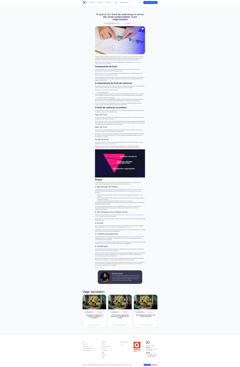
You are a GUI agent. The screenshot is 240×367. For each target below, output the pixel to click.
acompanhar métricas (104, 243)
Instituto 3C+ (85, 344)
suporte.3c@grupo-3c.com (152, 354)
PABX (103, 352)
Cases (121, 344)
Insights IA (104, 348)
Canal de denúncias (86, 350)
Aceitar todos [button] (147, 364)
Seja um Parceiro (124, 342)
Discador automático (106, 346)
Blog (83, 342)
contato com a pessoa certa (131, 214)
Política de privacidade (87, 348)
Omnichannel (105, 350)
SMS (103, 356)
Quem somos (85, 346)
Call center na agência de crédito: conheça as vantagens (94, 316)
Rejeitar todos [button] (154, 364)
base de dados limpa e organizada (134, 189)
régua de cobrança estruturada (136, 236)
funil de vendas (107, 73)
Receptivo (104, 354)
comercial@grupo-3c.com (151, 349)
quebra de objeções (111, 227)
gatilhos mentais (126, 227)
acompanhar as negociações (109, 143)
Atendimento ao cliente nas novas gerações (145, 315)
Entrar (139, 2)
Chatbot (103, 344)
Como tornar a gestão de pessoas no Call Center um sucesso (120, 316)
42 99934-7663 (149, 350)
